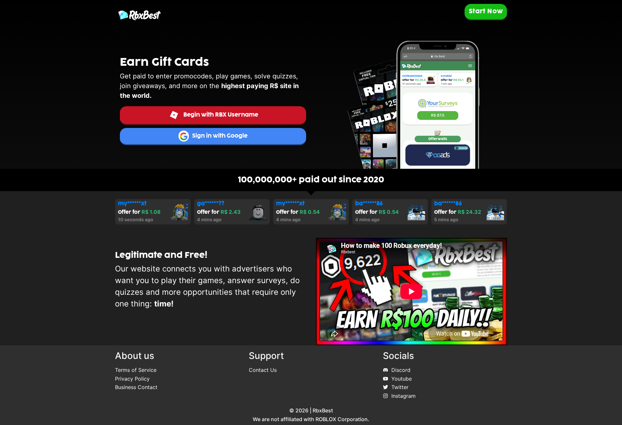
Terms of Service (135, 370)
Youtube (401, 378)
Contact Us (263, 370)
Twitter (400, 387)
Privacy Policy (132, 378)
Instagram (403, 396)
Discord (400, 370)
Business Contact (136, 387)
